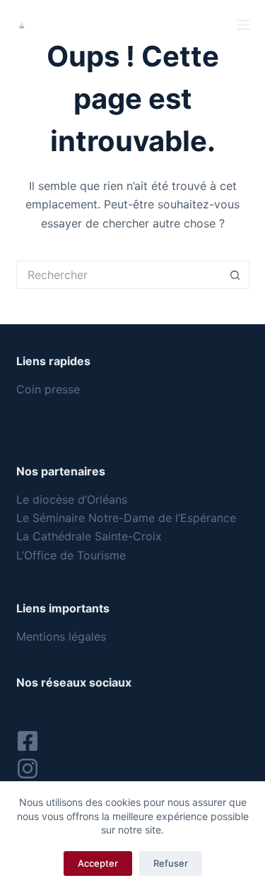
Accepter (98, 863)
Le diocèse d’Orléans (71, 499)
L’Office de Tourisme (72, 555)
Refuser (170, 863)
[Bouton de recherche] (235, 275)
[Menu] (243, 24)
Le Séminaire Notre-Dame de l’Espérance (128, 518)
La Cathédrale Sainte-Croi (85, 536)
